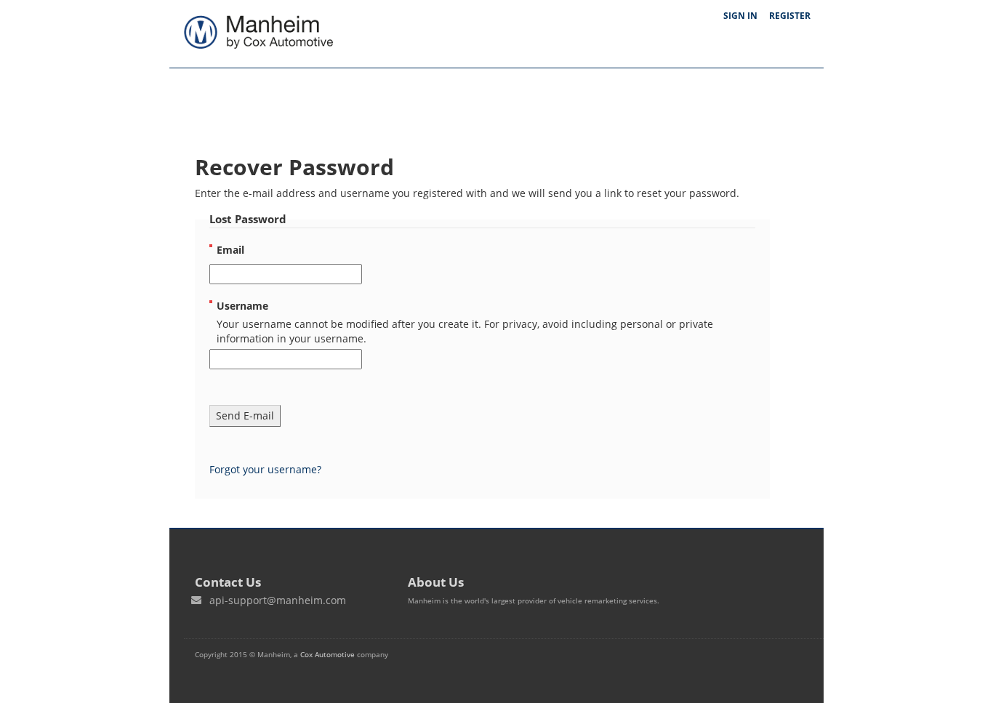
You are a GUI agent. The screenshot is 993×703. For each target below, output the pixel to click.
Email (230, 250)
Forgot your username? (265, 469)
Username (242, 306)
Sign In (740, 15)
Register (790, 15)
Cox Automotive (327, 654)
